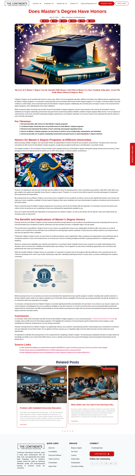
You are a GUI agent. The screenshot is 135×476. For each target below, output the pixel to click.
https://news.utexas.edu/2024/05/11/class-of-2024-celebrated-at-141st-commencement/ (51, 350)
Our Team (74, 451)
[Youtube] (111, 464)
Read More (23, 424)
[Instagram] (101, 464)
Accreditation (52, 451)
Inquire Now (52, 466)
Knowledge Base (97, 448)
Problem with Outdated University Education (40, 408)
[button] (44, 20)
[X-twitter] (97, 464)
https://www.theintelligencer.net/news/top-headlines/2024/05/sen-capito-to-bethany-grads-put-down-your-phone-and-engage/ (64, 347)
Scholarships (52, 462)
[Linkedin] (106, 464)
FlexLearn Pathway (54, 455)
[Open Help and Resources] (96, 3)
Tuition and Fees (53, 459)
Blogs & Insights (76, 448)
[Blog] (115, 464)
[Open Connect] (77, 3)
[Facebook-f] (92, 464)
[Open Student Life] (66, 3)
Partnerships (75, 459)
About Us (51, 448)
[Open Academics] (53, 3)
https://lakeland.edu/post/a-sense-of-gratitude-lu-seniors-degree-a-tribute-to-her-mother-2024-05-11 (55, 352)
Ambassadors (75, 462)
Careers (73, 455)
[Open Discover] (40, 3)
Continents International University (103, 319)
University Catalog (77, 466)
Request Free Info (132, 154)
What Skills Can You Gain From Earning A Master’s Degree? (99, 405)
